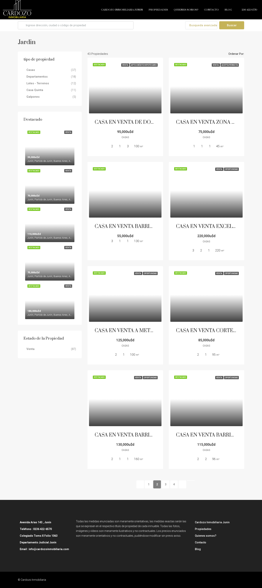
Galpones (33, 96)
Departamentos (37, 76)
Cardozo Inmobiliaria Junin (122, 9)
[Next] (182, 484)
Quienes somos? (186, 9)
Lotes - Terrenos (37, 83)
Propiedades (158, 9)
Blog (228, 9)
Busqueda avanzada (203, 25)
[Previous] (140, 484)
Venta (30, 349)
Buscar (232, 25)
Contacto (211, 9)
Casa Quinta (34, 90)
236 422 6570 (249, 9)
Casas (30, 70)
